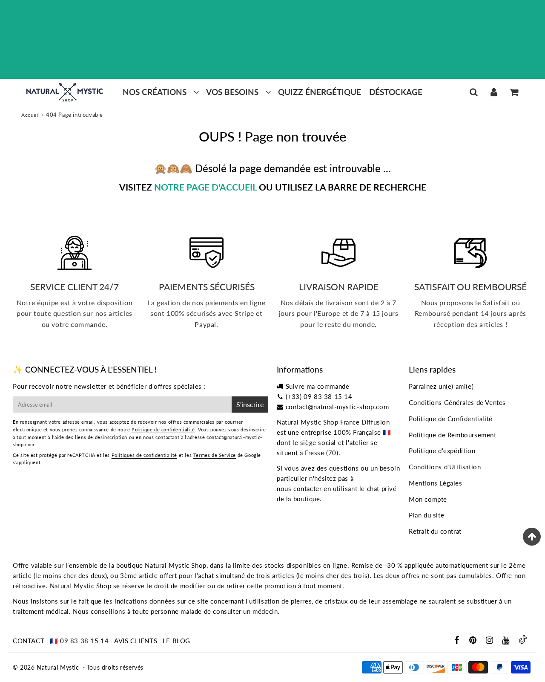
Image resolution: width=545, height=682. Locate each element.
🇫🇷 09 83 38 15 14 (79, 640)
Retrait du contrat (435, 531)
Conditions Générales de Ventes (457, 402)
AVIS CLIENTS (135, 640)
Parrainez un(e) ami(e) (441, 386)
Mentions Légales (435, 483)
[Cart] (513, 92)
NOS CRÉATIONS (154, 92)
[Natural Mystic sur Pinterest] (474, 640)
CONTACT (28, 640)
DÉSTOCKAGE (395, 92)
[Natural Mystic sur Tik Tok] (522, 641)
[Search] (473, 92)
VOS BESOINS (232, 92)
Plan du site (426, 515)
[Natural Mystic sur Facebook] (457, 640)
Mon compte (428, 499)
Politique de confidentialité (163, 429)
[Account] (493, 92)
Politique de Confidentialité (451, 418)
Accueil (30, 115)
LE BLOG (176, 640)
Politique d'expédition (442, 450)
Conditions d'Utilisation (445, 467)
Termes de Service (214, 455)
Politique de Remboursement (452, 435)
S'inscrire (250, 404)
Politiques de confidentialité (144, 455)
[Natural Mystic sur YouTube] (506, 640)
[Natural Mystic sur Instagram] (490, 640)
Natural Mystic (58, 667)
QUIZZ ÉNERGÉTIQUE (319, 92)
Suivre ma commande (318, 386)
